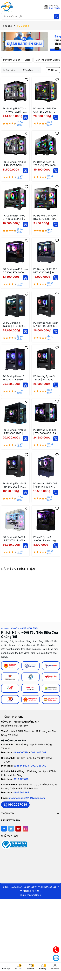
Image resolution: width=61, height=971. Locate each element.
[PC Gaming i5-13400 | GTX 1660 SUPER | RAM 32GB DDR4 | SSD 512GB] (46, 91)
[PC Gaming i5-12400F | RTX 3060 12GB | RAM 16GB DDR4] (15, 412)
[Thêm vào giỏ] (25, 117)
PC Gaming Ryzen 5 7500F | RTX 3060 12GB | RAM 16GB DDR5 (44, 378)
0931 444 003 (21, 765)
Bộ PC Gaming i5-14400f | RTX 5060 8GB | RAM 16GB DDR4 (15, 324)
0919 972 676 (21, 779)
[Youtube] (18, 829)
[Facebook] (4, 829)
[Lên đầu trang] (56, 941)
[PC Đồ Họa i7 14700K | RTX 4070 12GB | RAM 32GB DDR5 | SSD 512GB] (46, 198)
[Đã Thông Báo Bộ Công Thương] (14, 844)
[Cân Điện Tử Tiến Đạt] (51, 676)
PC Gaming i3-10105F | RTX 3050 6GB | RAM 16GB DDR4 (45, 271)
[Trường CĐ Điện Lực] (51, 665)
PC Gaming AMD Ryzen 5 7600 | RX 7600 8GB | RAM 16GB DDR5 (45, 324)
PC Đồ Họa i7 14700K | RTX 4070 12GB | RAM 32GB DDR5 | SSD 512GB (45, 217)
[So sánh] (22, 123)
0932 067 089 (38, 752)
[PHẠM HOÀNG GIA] (15, 7)
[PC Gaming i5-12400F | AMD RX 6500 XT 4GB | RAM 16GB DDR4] (46, 466)
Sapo (38, 895)
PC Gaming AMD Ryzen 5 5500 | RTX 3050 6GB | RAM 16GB (15, 271)
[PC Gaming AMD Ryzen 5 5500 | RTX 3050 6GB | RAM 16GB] (15, 252)
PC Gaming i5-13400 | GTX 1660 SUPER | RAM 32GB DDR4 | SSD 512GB (45, 110)
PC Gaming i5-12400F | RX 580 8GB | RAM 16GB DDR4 (14, 485)
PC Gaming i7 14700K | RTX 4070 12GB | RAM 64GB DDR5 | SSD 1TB (15, 110)
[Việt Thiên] (10, 688)
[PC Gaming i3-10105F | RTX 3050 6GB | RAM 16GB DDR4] (46, 252)
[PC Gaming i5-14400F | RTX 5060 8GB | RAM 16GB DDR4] (46, 412)
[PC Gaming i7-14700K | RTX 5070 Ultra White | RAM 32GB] (15, 520)
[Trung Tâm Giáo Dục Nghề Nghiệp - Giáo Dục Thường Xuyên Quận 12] (30, 665)
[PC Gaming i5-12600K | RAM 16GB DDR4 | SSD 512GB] (15, 145)
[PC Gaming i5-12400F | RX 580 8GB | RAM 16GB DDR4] (15, 466)
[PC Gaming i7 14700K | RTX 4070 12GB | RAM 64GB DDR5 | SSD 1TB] (15, 91)
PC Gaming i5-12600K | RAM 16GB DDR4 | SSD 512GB (15, 163)
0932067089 (17, 804)
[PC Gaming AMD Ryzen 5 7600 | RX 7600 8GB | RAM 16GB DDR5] (46, 305)
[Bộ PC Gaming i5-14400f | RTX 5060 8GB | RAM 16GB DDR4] (15, 305)
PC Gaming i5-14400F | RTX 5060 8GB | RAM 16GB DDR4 (45, 431)
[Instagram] (25, 829)
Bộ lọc (54, 70)
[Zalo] (56, 958)
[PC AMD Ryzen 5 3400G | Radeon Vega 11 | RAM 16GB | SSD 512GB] (46, 520)
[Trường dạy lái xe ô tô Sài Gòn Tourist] (51, 688)
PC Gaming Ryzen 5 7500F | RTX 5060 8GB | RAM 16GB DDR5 (15, 378)
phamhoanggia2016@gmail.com (26, 798)
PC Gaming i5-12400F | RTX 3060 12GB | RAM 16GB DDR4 (14, 431)
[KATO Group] (30, 676)
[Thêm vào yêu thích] (26, 79)
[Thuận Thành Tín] (10, 699)
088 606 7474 (21, 752)
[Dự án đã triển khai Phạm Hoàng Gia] (24, 41)
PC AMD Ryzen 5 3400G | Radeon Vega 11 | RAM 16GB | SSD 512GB (45, 539)
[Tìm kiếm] (56, 16)
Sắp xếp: (11, 70)
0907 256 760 (38, 765)
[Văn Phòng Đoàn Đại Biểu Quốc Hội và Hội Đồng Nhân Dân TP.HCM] (10, 665)
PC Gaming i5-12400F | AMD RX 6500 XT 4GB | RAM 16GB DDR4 (45, 485)
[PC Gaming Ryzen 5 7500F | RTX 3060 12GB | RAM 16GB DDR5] (46, 359)
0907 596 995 (21, 792)
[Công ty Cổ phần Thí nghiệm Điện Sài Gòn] (10, 676)
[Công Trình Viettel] (30, 688)
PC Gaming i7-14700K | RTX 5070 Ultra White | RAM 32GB (15, 539)
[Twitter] (11, 829)
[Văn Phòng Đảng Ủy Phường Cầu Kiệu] (30, 699)
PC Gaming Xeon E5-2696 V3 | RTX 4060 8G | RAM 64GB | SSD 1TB (45, 163)
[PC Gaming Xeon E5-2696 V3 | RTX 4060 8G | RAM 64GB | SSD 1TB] (46, 145)
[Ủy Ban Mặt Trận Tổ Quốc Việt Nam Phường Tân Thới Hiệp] (51, 699)
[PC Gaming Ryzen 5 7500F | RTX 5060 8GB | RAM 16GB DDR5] (15, 359)
